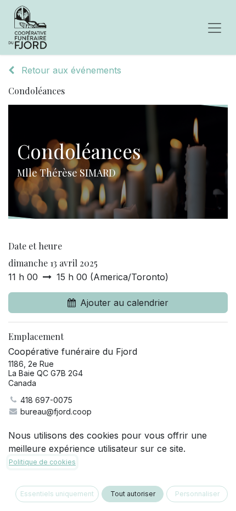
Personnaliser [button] (197, 494)
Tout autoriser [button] (132, 494)
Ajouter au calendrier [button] (124, 302)
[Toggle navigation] (214, 27)
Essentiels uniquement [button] (57, 494)
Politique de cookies (42, 462)
